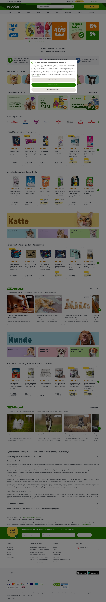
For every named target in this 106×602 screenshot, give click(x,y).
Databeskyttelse (36, 75)
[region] (53, 76)
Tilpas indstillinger (54, 80)
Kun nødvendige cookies (53, 89)
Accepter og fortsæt (53, 85)
